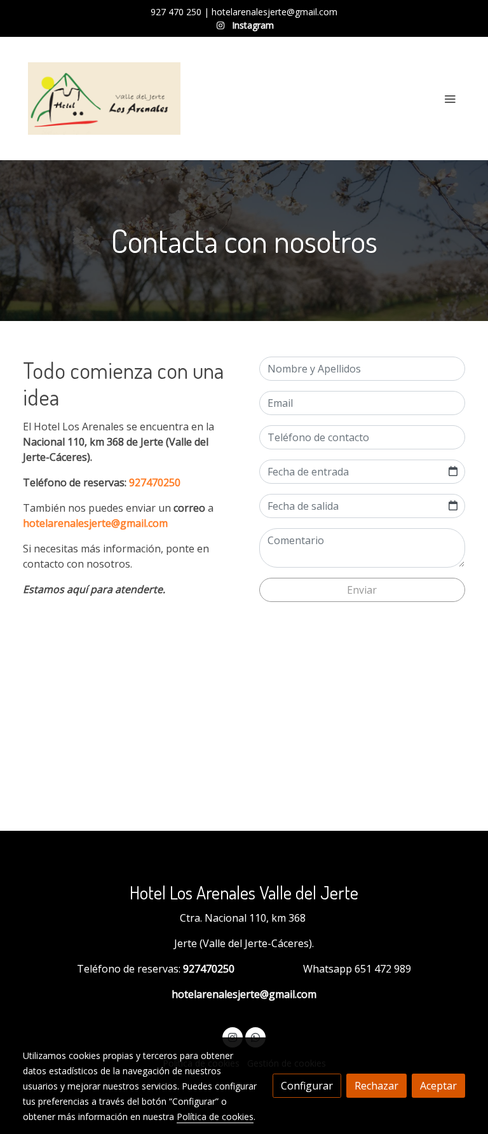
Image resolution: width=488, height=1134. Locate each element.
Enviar (362, 590)
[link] (104, 98)
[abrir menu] (450, 98)
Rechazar (376, 1086)
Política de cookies (215, 1116)
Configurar (307, 1086)
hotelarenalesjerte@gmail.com (95, 523)
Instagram (251, 25)
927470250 (154, 482)
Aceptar (438, 1086)
